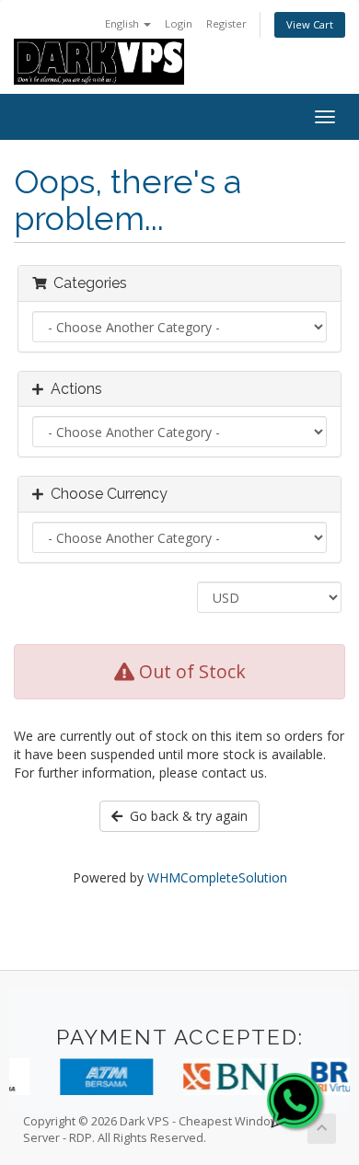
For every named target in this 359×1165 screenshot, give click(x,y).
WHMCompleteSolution (217, 877)
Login (178, 23)
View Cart (309, 24)
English (123, 23)
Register (226, 23)
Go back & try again (185, 816)
